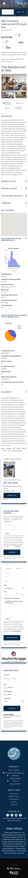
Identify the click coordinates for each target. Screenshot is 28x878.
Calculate (11, 708)
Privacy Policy (17, 546)
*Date (5, 585)
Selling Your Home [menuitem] (14, 796)
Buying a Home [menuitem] (14, 799)
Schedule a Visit (19, 568)
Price (5, 684)
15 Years (14, 679)
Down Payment (8, 691)
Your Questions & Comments (12, 598)
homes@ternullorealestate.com (15, 773)
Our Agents (6, 499)
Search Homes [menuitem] (14, 794)
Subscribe (12, 552)
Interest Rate (7, 698)
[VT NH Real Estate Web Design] (14, 873)
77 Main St (15, 782)
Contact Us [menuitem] (14, 805)
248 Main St (15, 777)
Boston (24, 448)
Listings (9, 448)
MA (14, 448)
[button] (20, 12)
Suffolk (18, 448)
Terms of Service (14, 644)
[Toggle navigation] (25, 4)
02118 (4, 451)
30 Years (7, 679)
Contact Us (12, 495)
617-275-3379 (18, 3)
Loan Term (6, 674)
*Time (5, 592)
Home (3, 448)
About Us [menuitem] (14, 802)
